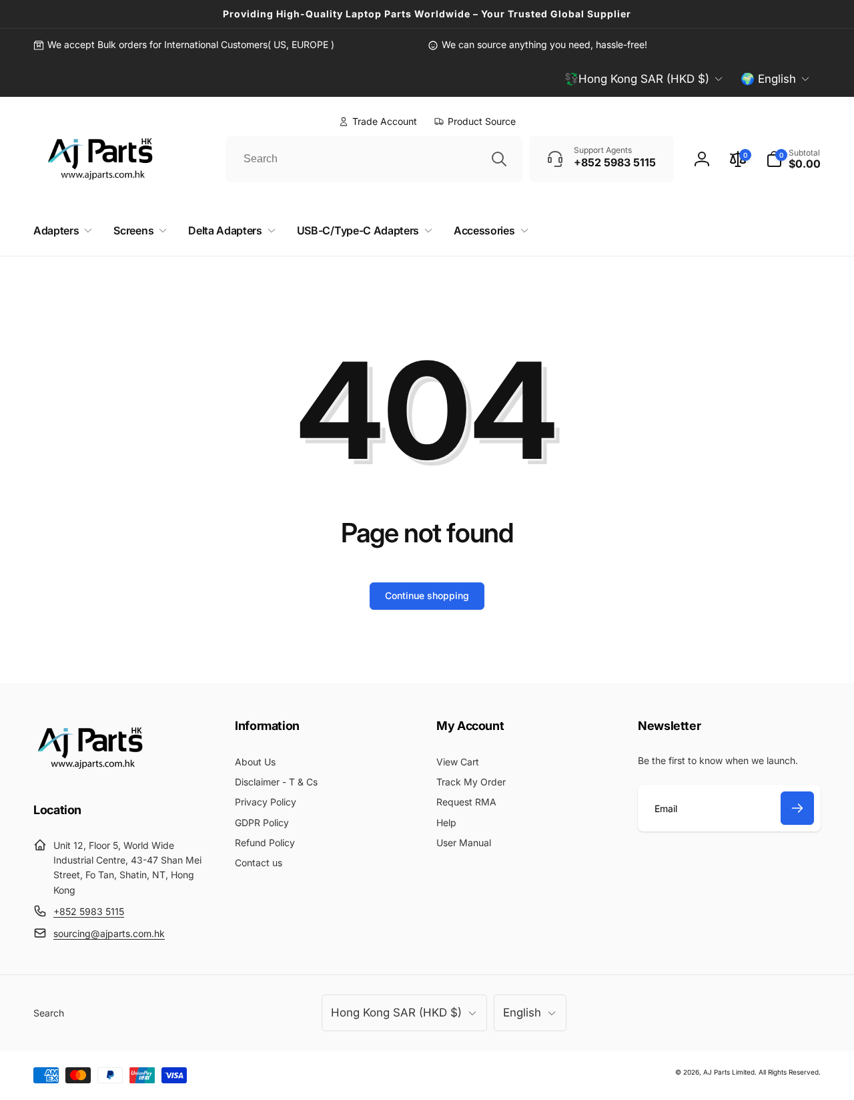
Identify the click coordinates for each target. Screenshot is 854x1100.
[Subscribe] (797, 808)
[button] (793, 159)
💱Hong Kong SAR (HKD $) (636, 78)
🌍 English (768, 78)
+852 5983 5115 (88, 911)
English (522, 1012)
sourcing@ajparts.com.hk (109, 933)
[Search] (499, 159)
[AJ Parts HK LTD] (90, 773)
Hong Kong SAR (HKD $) (396, 1012)
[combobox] (374, 159)
